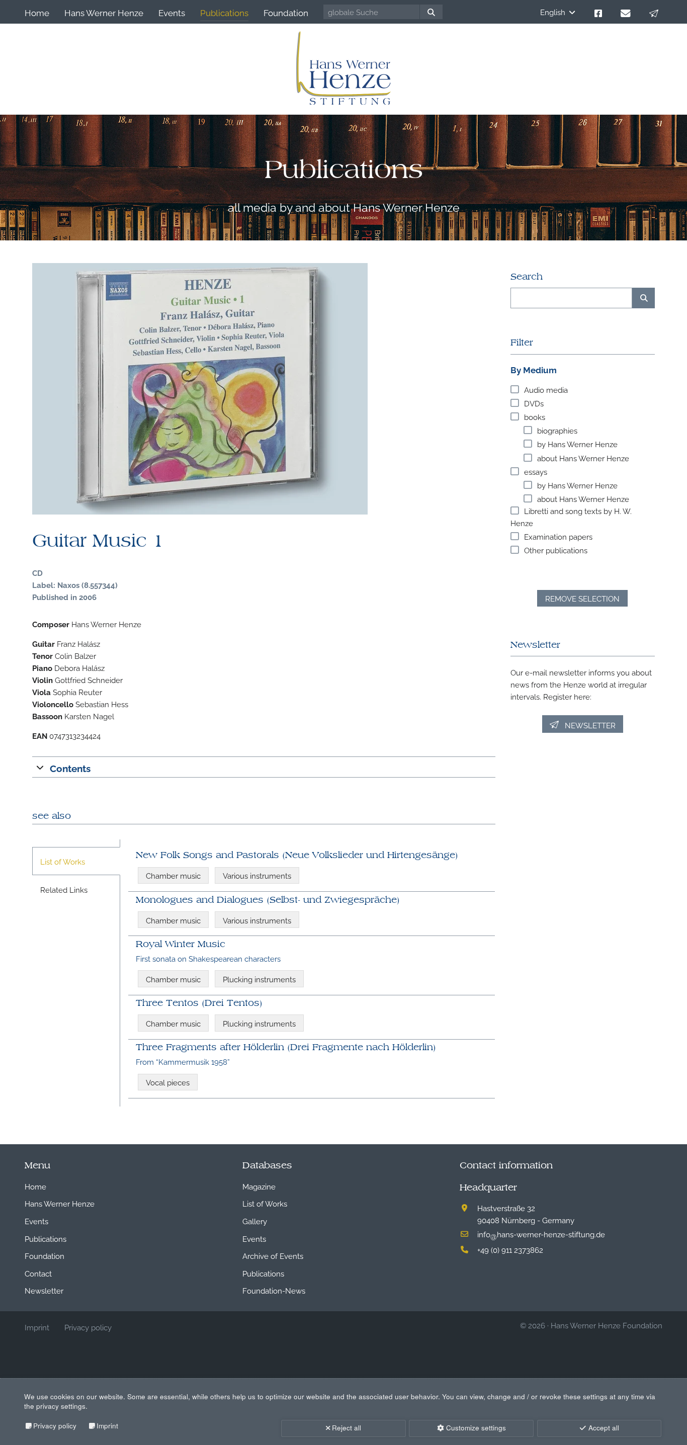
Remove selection (582, 598)
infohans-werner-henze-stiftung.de (541, 1234)
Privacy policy (54, 1425)
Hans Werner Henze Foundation (606, 1325)
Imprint (107, 1425)
